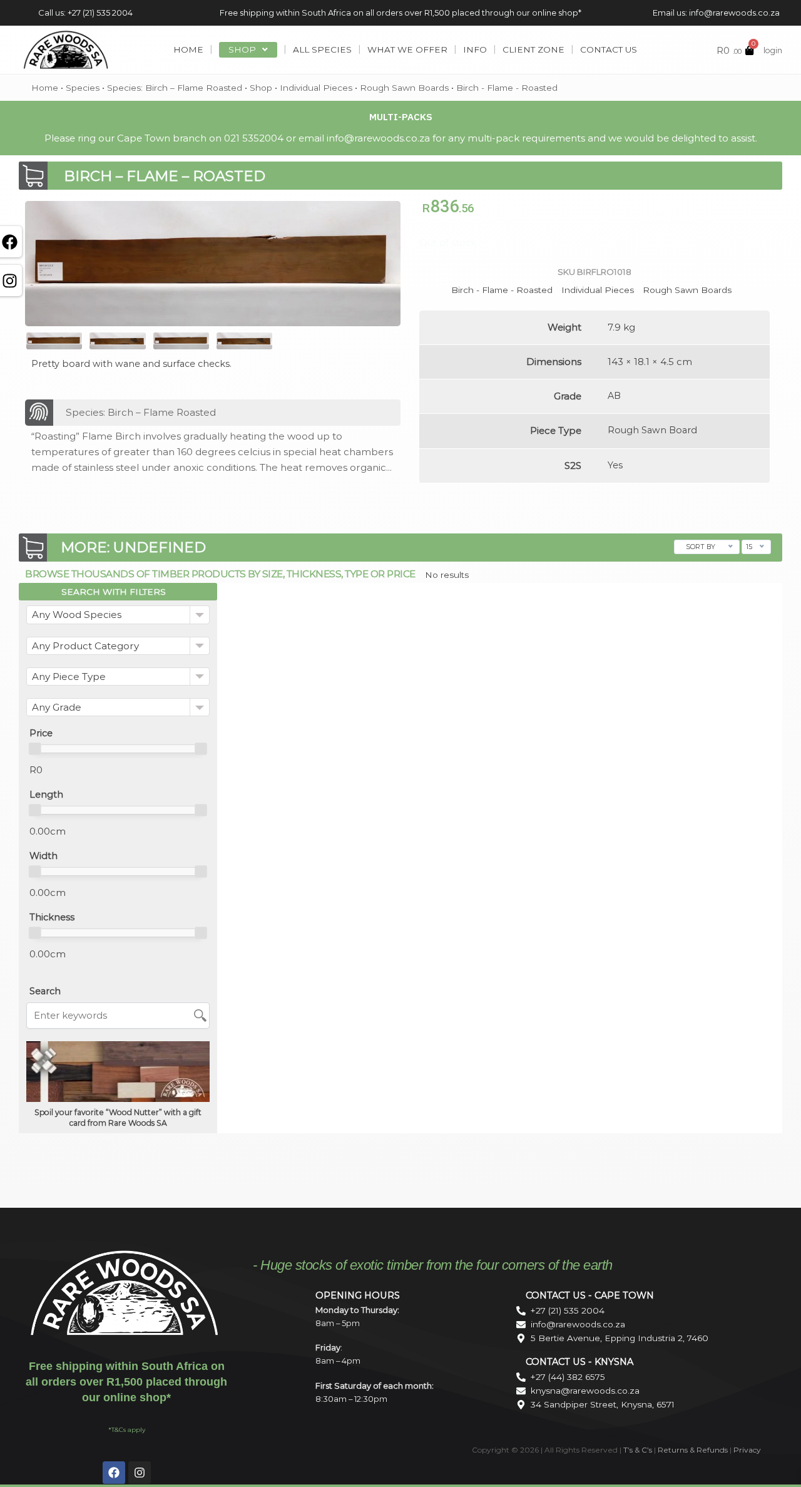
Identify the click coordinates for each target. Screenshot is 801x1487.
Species (82, 88)
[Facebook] (114, 1472)
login (772, 50)
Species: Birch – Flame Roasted (174, 88)
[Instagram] (139, 1472)
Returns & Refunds (693, 1449)
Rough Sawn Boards (404, 88)
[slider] (35, 749)
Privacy (747, 1449)
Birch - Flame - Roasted (507, 88)
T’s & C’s (637, 1449)
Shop (261, 88)
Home (44, 88)
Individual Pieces (316, 88)
